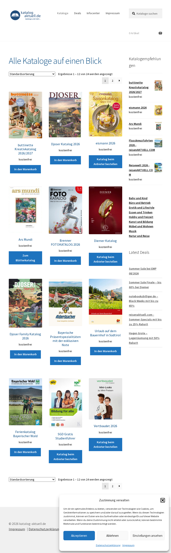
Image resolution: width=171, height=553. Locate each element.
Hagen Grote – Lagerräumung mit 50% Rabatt (144, 337)
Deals (77, 13)
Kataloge (62, 13)
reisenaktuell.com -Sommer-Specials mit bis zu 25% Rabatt (145, 319)
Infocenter (93, 13)
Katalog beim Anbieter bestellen (105, 161)
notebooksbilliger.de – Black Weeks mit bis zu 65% (143, 301)
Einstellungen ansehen (147, 536)
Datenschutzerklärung (108, 545)
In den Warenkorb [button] (25, 169)
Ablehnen (112, 536)
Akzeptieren (79, 536)
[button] (163, 500)
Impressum (128, 545)
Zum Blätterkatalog (25, 258)
